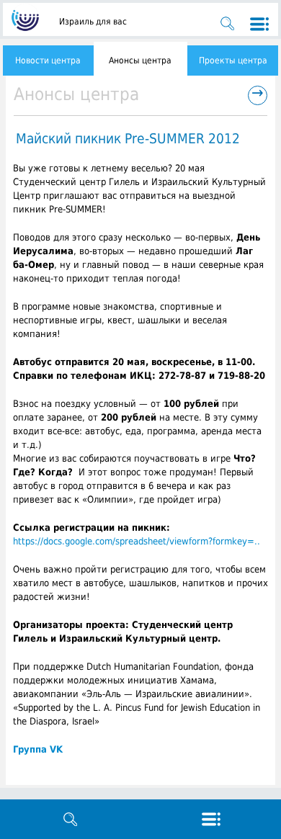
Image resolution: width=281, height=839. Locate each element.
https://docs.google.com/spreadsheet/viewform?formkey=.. (136, 541)
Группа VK (38, 749)
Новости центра (48, 60)
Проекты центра (233, 60)
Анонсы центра (140, 60)
